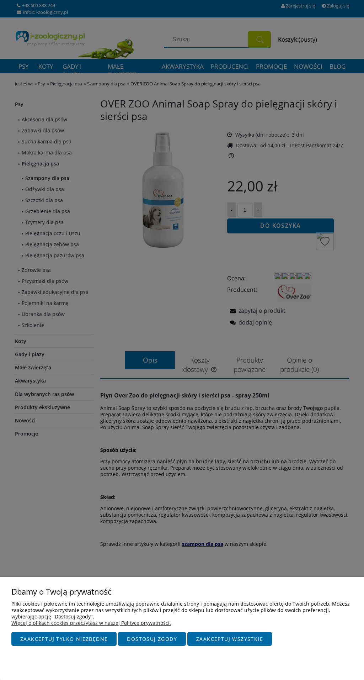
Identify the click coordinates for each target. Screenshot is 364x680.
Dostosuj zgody (152, 639)
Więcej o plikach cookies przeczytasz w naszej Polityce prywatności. (91, 623)
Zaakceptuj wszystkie (229, 639)
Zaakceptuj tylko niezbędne (64, 639)
